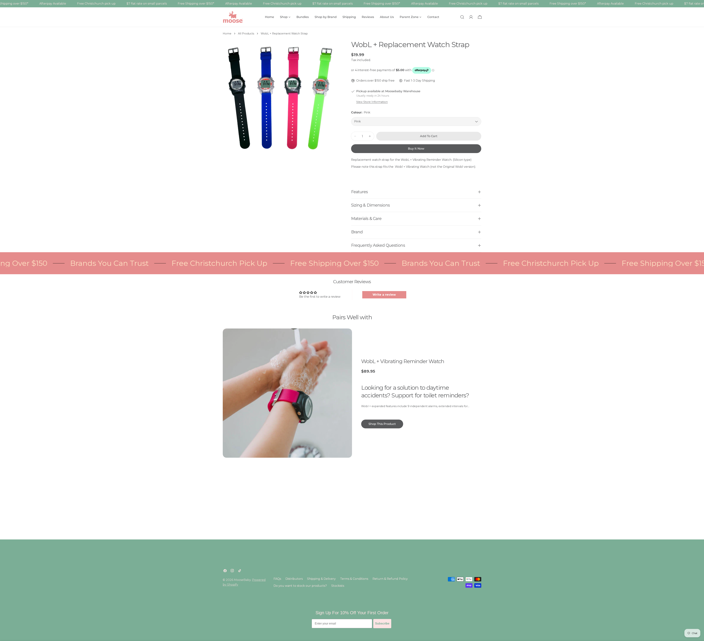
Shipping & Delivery (321, 579)
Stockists (337, 585)
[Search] (462, 17)
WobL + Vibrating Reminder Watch (402, 361)
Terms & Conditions (354, 579)
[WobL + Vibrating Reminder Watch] (287, 393)
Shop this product (382, 424)
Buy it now (416, 148)
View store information (372, 102)
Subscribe (382, 623)
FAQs (277, 579)
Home (227, 33)
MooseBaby (242, 580)
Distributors (294, 579)
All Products (246, 33)
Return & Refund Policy (390, 579)
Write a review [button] (384, 294)
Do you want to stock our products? (300, 585)
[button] (73, 606)
